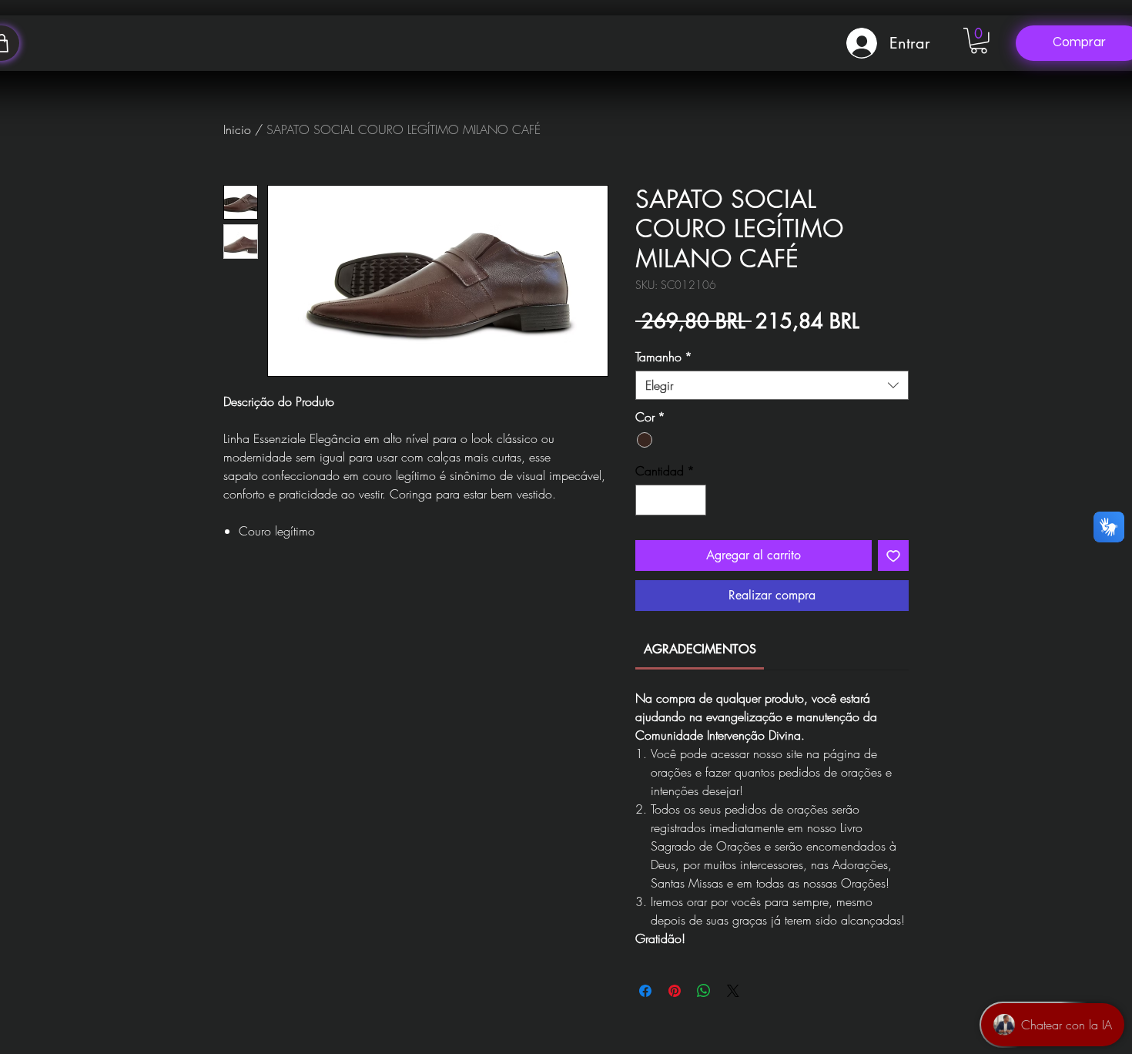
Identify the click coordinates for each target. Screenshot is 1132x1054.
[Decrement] (648, 500)
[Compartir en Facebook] (645, 991)
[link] (700, 649)
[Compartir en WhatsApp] (704, 991)
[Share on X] (733, 991)
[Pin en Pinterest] (674, 991)
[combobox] (772, 385)
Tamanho (663, 356)
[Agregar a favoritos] (893, 555)
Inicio (237, 129)
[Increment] (693, 500)
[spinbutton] (670, 500)
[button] (978, 41)
